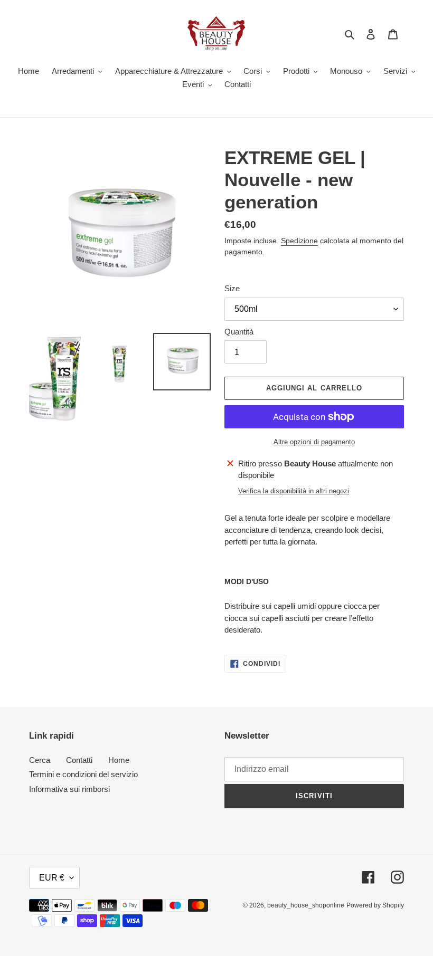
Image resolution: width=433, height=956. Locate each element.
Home (118, 760)
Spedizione (299, 240)
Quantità (238, 331)
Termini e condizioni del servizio (83, 774)
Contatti (79, 760)
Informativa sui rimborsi (69, 789)
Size (232, 288)
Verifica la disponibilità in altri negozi (293, 491)
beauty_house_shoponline (305, 905)
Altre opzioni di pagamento (314, 442)
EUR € (51, 877)
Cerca (39, 760)
